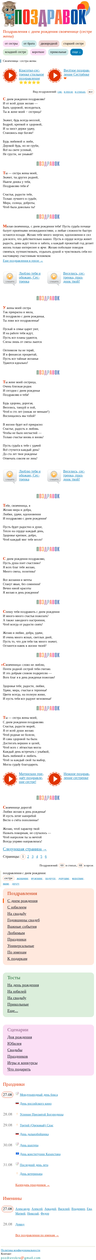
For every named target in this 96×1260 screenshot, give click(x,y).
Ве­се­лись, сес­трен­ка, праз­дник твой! (74, 277)
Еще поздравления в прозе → (23, 260)
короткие (38, 52)
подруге (50, 878)
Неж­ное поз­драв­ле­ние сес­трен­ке (77, 776)
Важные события (22, 926)
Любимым (16, 933)
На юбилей (16, 991)
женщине (22, 878)
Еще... (12, 1010)
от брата (29, 43)
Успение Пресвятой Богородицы (41, 1114)
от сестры (11, 43)
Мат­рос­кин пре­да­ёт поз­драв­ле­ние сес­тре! (31, 778)
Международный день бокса (39, 1094)
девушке (63, 878)
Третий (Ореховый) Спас (36, 1125)
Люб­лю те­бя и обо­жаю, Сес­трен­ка (30, 277)
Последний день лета (34, 1165)
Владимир (78, 1209)
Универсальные (20, 946)
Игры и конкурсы (22, 1063)
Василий (64, 1209)
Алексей (37, 1209)
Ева (89, 1209)
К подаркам (17, 958)
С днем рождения (22, 901)
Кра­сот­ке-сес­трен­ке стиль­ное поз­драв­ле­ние (31, 74)
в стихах (80, 91)
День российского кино (36, 1103)
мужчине (36, 878)
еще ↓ (76, 52)
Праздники (16, 939)
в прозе (68, 91)
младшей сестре (15, 52)
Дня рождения (19, 1037)
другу (15, 883)
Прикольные (18, 1004)
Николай (33, 1213)
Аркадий (50, 1209)
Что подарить (19, 1069)
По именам (16, 952)
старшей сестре (73, 43)
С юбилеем (16, 907)
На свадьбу (16, 913)
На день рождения (23, 985)
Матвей (20, 1213)
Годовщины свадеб (23, 920)
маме (6, 883)
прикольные (58, 52)
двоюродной (49, 43)
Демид (19, 1224)
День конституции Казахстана (40, 1154)
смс (60, 91)
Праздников (17, 1056)
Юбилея (14, 1043)
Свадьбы (14, 1050)
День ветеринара (31, 1174)
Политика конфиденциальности (20, 1250)
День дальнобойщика (34, 1134)
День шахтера (29, 1145)
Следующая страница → (25, 849)
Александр (22, 1209)
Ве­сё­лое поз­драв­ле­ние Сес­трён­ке (77, 72)
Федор (45, 1213)
